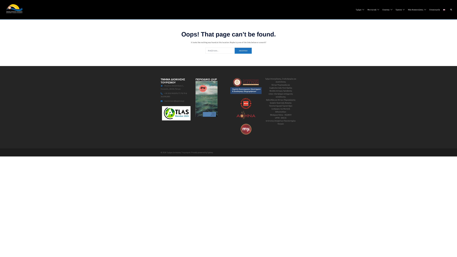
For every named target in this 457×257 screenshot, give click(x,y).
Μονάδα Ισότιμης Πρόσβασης (280, 91)
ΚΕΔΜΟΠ (288, 115)
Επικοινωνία (434, 9)
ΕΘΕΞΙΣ (284, 118)
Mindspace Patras (276, 115)
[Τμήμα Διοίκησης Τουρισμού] (14, 9)
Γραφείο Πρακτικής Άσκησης (281, 103)
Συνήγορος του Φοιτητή (280, 109)
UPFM (277, 118)
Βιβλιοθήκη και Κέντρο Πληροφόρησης (281, 100)
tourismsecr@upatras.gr (174, 101)
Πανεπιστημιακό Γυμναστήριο (280, 106)
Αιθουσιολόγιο (280, 112)
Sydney (210, 152)
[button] (451, 10)
